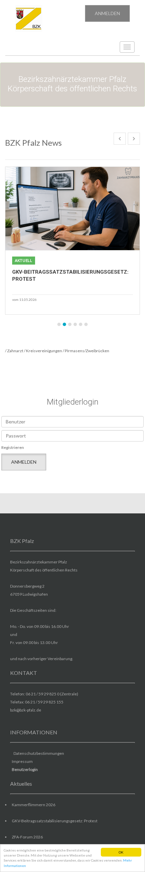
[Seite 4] (75, 324)
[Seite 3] (69, 324)
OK (121, 852)
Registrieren (12, 447)
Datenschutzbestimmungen (38, 753)
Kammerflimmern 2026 (33, 804)
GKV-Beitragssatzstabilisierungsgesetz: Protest (54, 820)
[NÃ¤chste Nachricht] (134, 139)
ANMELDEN (107, 13)
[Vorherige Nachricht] (120, 139)
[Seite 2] (64, 324)
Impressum (22, 761)
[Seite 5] (80, 324)
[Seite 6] (86, 324)
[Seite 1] (59, 324)
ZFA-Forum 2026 (27, 836)
